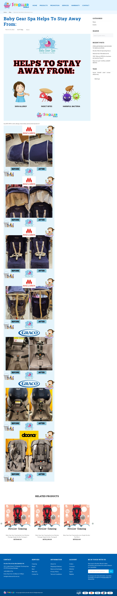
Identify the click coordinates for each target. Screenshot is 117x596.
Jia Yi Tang (20, 29)
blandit (99, 72)
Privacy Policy (55, 571)
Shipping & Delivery (56, 566)
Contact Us (35, 574)
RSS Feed (97, 79)
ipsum (94, 72)
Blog (10, 12)
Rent (33, 569)
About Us (53, 564)
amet (104, 72)
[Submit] (110, 35)
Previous (1, 524)
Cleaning (34, 564)
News (94, 22)
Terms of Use (91, 579)
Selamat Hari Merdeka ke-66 (101, 53)
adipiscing (95, 74)
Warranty (34, 571)
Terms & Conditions (56, 574)
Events (94, 24)
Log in (71, 571)
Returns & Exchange (56, 569)
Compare (72, 566)
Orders (71, 564)
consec (109, 72)
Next (93, 524)
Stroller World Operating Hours (102, 51)
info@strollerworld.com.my (11, 576)
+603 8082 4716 (8, 571)
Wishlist (71, 569)
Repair (34, 566)
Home (5, 12)
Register (71, 574)
